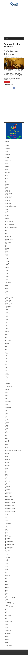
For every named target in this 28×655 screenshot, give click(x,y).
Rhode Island (7, 550)
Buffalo (6, 243)
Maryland (6, 419)
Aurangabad (7, 172)
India (6, 355)
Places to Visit (8, 501)
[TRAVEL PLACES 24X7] (14, 5)
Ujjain (6, 611)
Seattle (6, 563)
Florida (6, 310)
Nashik (6, 446)
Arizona (6, 163)
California (7, 248)
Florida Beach (7, 313)
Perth (6, 483)
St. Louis (6, 581)
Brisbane (6, 240)
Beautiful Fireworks (8, 194)
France (6, 315)
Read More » (7, 82)
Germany (6, 324)
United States (7, 617)
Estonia (6, 292)
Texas (6, 594)
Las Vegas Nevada (8, 386)
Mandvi (6, 416)
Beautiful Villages (8, 205)
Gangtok (6, 319)
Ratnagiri (6, 532)
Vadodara (7, 620)
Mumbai (6, 443)
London (6, 394)
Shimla (6, 569)
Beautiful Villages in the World (10, 206)
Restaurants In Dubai (9, 541)
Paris (6, 477)
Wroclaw (6, 642)
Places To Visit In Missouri (10, 507)
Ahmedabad (7, 147)
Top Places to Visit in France (10, 603)
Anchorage (7, 157)
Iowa (6, 362)
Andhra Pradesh (8, 160)
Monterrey (7, 440)
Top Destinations (8, 602)
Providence (7, 521)
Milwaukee (7, 432)
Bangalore (7, 184)
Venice (6, 624)
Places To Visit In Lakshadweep (11, 504)
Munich (6, 444)
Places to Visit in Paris (9, 510)
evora (6, 295)
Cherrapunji (7, 261)
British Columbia (8, 242)
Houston (6, 349)
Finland (6, 309)
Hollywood (7, 343)
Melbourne (7, 425)
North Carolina (7, 463)
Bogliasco (7, 233)
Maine (6, 410)
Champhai (7, 257)
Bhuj (6, 230)
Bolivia (6, 234)
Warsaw (6, 634)
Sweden (6, 584)
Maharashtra (7, 408)
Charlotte (6, 258)
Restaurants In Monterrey (10, 544)
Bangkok (6, 185)
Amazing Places (8, 156)
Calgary (6, 246)
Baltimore (7, 182)
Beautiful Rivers (8, 203)
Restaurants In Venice (9, 547)
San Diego (7, 554)
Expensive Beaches (9, 297)
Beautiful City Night (8, 193)
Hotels (6, 346)
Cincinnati (7, 270)
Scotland (6, 562)
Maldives (6, 413)
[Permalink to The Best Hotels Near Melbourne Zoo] (14, 68)
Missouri (6, 435)
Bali (5, 181)
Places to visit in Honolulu (10, 502)
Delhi (6, 286)
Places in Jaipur (8, 493)
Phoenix (6, 487)
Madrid (6, 404)
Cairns (6, 245)
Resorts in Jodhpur (8, 536)
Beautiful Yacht (8, 208)
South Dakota (7, 576)
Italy (6, 364)
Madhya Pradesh (8, 401)
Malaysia (6, 411)
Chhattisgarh (7, 263)
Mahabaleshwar (8, 407)
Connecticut (7, 276)
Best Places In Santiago (9, 221)
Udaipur (6, 609)
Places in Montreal (8, 496)
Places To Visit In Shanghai (10, 511)
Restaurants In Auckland (9, 539)
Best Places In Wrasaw (9, 224)
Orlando (6, 475)
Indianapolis (7, 359)
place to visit (7, 489)
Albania (6, 151)
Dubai (6, 289)
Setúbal (6, 566)
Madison (6, 402)
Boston (6, 237)
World (6, 640)
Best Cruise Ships (8, 214)
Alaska (6, 150)
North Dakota (7, 465)
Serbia (6, 565)
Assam (6, 167)
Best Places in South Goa (10, 222)
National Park (7, 449)
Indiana (6, 356)
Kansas (6, 377)
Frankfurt (6, 318)
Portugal (6, 518)
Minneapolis (7, 434)
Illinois (6, 352)
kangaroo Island (8, 376)
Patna (6, 480)
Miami (6, 429)
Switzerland (7, 587)
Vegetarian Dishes (8, 621)
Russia (6, 553)
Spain (6, 578)
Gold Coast (7, 327)
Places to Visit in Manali (9, 505)
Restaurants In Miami (9, 542)
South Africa (7, 575)
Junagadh (7, 374)
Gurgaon (6, 334)
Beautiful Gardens (8, 196)
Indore (6, 361)
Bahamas (7, 179)
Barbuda (6, 187)
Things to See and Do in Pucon (11, 597)
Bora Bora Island (8, 236)
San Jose (7, 556)
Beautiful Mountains (9, 199)
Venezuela (7, 623)
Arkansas (7, 166)
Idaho (6, 350)
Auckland (7, 170)
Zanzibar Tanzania (8, 645)
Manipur (6, 417)
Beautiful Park (7, 200)
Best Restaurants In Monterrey (11, 227)
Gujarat (6, 333)
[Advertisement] (14, 21)
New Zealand (7, 459)
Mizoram (6, 437)
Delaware (6, 285)
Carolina (6, 255)
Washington (7, 636)
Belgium (6, 209)
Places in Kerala (8, 495)
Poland (6, 514)
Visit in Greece (8, 630)
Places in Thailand (8, 498)
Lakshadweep (7, 383)
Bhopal (6, 228)
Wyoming (7, 643)
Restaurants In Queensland (10, 545)
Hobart (6, 341)
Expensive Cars (8, 298)
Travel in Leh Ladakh (9, 606)
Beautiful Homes (8, 197)
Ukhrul (6, 612)
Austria (6, 176)
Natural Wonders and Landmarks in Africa (13, 450)
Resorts (6, 533)
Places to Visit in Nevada (10, 508)
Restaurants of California (9, 548)
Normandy (7, 462)
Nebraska (7, 452)
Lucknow (6, 398)
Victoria (6, 627)
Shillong (6, 568)
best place (7, 218)
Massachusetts (8, 420)
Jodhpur (6, 373)
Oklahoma (7, 472)
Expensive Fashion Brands (10, 301)
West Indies (7, 637)
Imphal (6, 353)
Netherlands (7, 453)
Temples (6, 593)
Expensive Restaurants (9, 304)
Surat (6, 582)
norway (6, 468)
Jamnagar (7, 371)
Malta (6, 414)
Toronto (6, 605)
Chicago (6, 264)
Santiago (6, 559)
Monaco (6, 438)
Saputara (6, 560)
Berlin (6, 212)
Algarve (6, 153)
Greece (6, 328)
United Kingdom (8, 615)
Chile (6, 266)
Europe (6, 294)
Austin (6, 173)
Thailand (6, 596)
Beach (6, 188)
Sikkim (6, 571)
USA (6, 618)
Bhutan (6, 231)
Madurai (6, 405)
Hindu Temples (8, 340)
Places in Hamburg (8, 492)
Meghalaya (7, 423)
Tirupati (6, 599)
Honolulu (6, 344)
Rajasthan (7, 527)
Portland (6, 517)
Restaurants (7, 538)
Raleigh (6, 530)
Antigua (6, 161)
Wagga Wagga (7, 633)
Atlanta (6, 169)
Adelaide (6, 144)
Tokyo (6, 600)
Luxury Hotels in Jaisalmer (10, 399)
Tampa (6, 591)
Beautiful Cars (7, 190)
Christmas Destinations (9, 269)
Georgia (6, 321)
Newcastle (7, 460)
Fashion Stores (8, 307)
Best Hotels (7, 215)
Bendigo (6, 211)
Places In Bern (8, 490)
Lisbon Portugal (8, 391)
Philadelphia (7, 486)
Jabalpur (6, 367)
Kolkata (6, 382)
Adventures (7, 145)
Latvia (6, 388)
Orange (6, 474)
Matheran (7, 422)
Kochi (6, 380)
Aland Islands (7, 148)
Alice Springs (7, 154)
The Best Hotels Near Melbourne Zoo (11, 52)
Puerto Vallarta (8, 523)
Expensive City (8, 300)
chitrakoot (7, 267)
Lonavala (6, 392)
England (6, 291)
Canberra (6, 254)
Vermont (6, 626)
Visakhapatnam (8, 629)
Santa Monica (7, 557)
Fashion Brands (8, 306)
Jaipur (6, 370)
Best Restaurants (8, 225)
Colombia (7, 272)
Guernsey (7, 331)
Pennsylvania (7, 481)
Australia (6, 175)
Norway (6, 466)
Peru (6, 484)
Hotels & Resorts (8, 347)
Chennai (6, 260)
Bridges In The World (9, 239)
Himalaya (7, 338)
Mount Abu (7, 441)
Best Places (7, 219)
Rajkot (6, 529)
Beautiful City (7, 191)
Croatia (6, 279)
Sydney (6, 590)
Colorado (6, 273)
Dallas (6, 283)
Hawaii (6, 337)
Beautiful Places (8, 202)
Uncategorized (7, 614)
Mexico (6, 428)
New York (7, 456)
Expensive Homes (8, 303)
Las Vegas (7, 385)
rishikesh (6, 551)
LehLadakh (7, 389)
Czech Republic (8, 280)
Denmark (6, 288)
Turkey (6, 608)
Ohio (6, 469)
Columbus (7, 275)
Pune (6, 524)
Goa (6, 325)
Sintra (6, 572)
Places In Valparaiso (9, 499)
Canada (6, 251)
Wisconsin (7, 639)
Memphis (6, 426)
